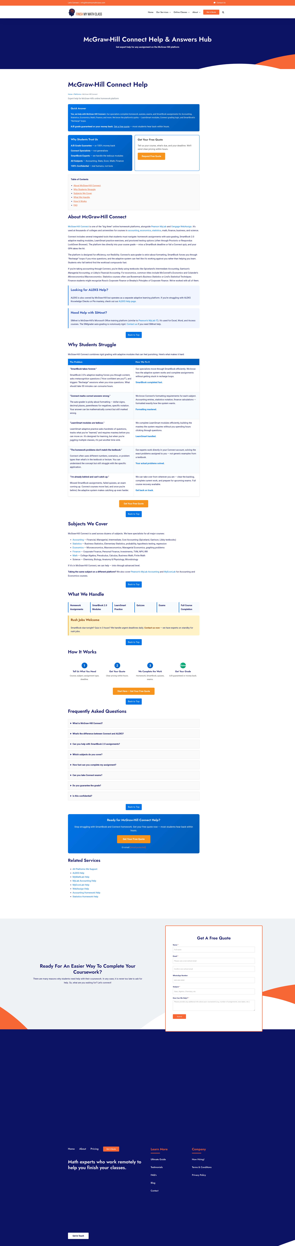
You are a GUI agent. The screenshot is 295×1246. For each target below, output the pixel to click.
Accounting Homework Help (86, 892)
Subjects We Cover (83, 193)
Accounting (78, 539)
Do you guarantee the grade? (87, 785)
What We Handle (82, 197)
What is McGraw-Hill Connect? (88, 723)
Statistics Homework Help (85, 896)
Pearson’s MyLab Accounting (145, 571)
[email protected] (138, 847)
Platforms (77, 94)
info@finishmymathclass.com (93, 3)
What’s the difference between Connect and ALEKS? (98, 733)
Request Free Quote (151, 156)
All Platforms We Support (85, 869)
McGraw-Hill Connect (78, 226)
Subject (176, 987)
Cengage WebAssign (181, 226)
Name (175, 945)
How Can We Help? (181, 998)
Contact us (132, 324)
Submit (179, 1016)
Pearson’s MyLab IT (148, 320)
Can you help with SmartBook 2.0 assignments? (96, 744)
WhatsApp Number (180, 975)
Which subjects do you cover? (87, 754)
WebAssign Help (81, 888)
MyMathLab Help (81, 877)
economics (145, 230)
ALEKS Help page (127, 301)
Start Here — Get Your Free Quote (133, 691)
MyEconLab (170, 571)
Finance (76, 551)
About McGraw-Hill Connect (87, 185)
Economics (78, 547)
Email (175, 956)
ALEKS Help (78, 873)
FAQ (75, 205)
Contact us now (152, 627)
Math (75, 555)
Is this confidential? (82, 796)
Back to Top (134, 335)
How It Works (80, 201)
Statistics (77, 543)
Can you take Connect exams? (87, 775)
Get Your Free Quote (134, 503)
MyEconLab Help (81, 885)
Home (70, 94)
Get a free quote (122, 126)
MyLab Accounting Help (84, 880)
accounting (133, 230)
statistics (156, 230)
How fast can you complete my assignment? (94, 765)
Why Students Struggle (85, 189)
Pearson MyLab (158, 226)
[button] (223, 12)
